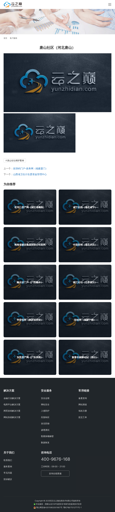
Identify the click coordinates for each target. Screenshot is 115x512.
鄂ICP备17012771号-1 (72, 507)
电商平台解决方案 (12, 404)
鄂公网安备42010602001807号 (49, 507)
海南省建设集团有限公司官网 (30, 244)
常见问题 (8, 472)
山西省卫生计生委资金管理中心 (30, 174)
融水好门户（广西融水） (30, 282)
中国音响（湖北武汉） (85, 244)
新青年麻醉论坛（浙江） (85, 357)
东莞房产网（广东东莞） (30, 357)
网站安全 (45, 404)
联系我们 (8, 460)
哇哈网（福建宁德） (85, 319)
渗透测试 (45, 430)
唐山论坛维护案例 (15, 160)
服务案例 (8, 466)
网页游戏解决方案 (12, 410)
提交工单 (82, 417)
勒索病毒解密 (47, 436)
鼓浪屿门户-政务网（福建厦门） (30, 168)
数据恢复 (45, 442)
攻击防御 (45, 423)
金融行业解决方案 (12, 398)
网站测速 (82, 404)
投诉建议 (8, 479)
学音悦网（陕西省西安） (30, 319)
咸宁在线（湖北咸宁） (85, 207)
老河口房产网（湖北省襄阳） (30, 207)
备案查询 (82, 398)
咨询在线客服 (55, 473)
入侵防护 (45, 410)
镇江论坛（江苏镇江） (85, 282)
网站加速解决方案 (12, 417)
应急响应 (45, 417)
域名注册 (82, 410)
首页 (5, 38)
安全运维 (45, 398)
